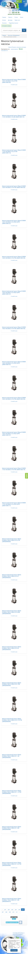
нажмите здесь (10, 948)
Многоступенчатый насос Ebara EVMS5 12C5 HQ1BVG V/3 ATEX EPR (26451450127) (14, 222)
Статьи (16, 17)
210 (13, 912)
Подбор (26, 476)
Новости (10, 17)
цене (21, 49)
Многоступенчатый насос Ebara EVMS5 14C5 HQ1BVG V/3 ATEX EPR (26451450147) (14, 363)
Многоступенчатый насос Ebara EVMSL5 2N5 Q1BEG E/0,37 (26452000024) (11, 576)
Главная (4, 17)
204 (16, 909)
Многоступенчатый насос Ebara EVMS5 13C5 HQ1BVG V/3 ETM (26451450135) (14, 257)
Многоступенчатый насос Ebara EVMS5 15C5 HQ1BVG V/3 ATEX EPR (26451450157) (14, 433)
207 (3, 912)
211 (17, 912)
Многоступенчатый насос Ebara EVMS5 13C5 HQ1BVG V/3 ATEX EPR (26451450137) (14, 292)
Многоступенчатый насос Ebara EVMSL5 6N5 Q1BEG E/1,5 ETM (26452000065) (11, 864)
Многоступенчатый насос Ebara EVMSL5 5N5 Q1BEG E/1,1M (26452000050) (11, 756)
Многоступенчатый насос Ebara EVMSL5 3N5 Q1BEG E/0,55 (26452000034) (11, 648)
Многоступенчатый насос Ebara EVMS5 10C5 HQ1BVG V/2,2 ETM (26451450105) (14, 80)
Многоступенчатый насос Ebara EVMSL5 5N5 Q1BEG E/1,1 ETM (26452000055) (11, 792)
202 (9, 909)
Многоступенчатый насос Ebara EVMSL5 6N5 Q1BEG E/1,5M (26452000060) (11, 828)
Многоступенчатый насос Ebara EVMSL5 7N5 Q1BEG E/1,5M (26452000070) (11, 900)
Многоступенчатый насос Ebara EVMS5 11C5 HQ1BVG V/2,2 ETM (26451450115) (14, 151)
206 (23, 909)
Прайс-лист (17, 20)
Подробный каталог (13, 23)
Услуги (21, 17)
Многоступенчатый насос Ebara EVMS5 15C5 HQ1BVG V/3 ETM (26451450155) (14, 398)
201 (5, 909)
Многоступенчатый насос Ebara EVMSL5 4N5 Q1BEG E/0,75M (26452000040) (11, 684)
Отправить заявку (6, 26)
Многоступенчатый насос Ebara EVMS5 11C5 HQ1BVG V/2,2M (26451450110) (14, 116)
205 (19, 909)
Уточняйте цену (14, 84)
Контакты (4, 23)
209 (10, 912)
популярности (4, 50)
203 (12, 909)
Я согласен (14, 950)
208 (6, 912)
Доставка (10, 20)
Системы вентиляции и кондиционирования (18, 933)
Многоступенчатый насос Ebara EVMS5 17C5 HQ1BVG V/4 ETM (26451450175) (14, 468)
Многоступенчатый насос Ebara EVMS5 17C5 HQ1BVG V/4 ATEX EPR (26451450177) (14, 504)
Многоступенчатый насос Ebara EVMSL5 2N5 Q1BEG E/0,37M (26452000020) (11, 540)
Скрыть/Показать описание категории (17, 47)
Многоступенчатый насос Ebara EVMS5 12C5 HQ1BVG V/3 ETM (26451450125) (14, 186)
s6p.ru (14, 919)
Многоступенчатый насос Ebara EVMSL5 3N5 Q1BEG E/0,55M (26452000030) (11, 612)
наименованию (14, 49)
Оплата (4, 20)
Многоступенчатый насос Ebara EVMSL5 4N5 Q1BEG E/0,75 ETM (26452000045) (12, 720)
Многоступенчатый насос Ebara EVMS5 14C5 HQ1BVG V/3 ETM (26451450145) (14, 327)
